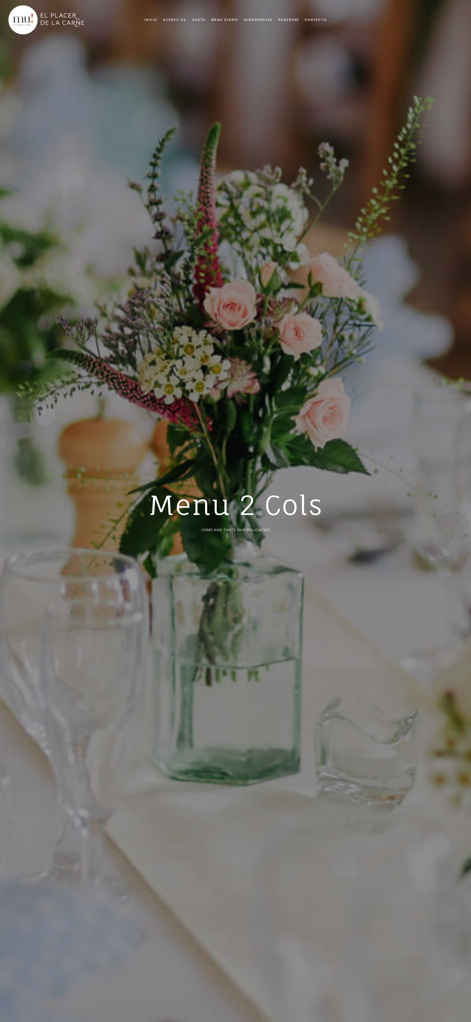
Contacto (316, 20)
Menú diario (224, 20)
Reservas (288, 20)
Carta (198, 20)
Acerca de (174, 20)
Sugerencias (258, 20)
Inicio (150, 20)
